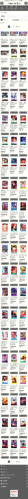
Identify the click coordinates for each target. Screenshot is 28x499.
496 (17, 26)
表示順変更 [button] (16, 20)
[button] (1, 3)
